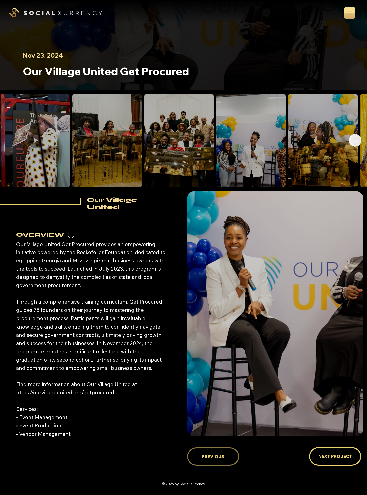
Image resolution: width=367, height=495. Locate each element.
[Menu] (349, 13)
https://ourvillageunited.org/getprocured (65, 392)
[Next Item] (355, 140)
